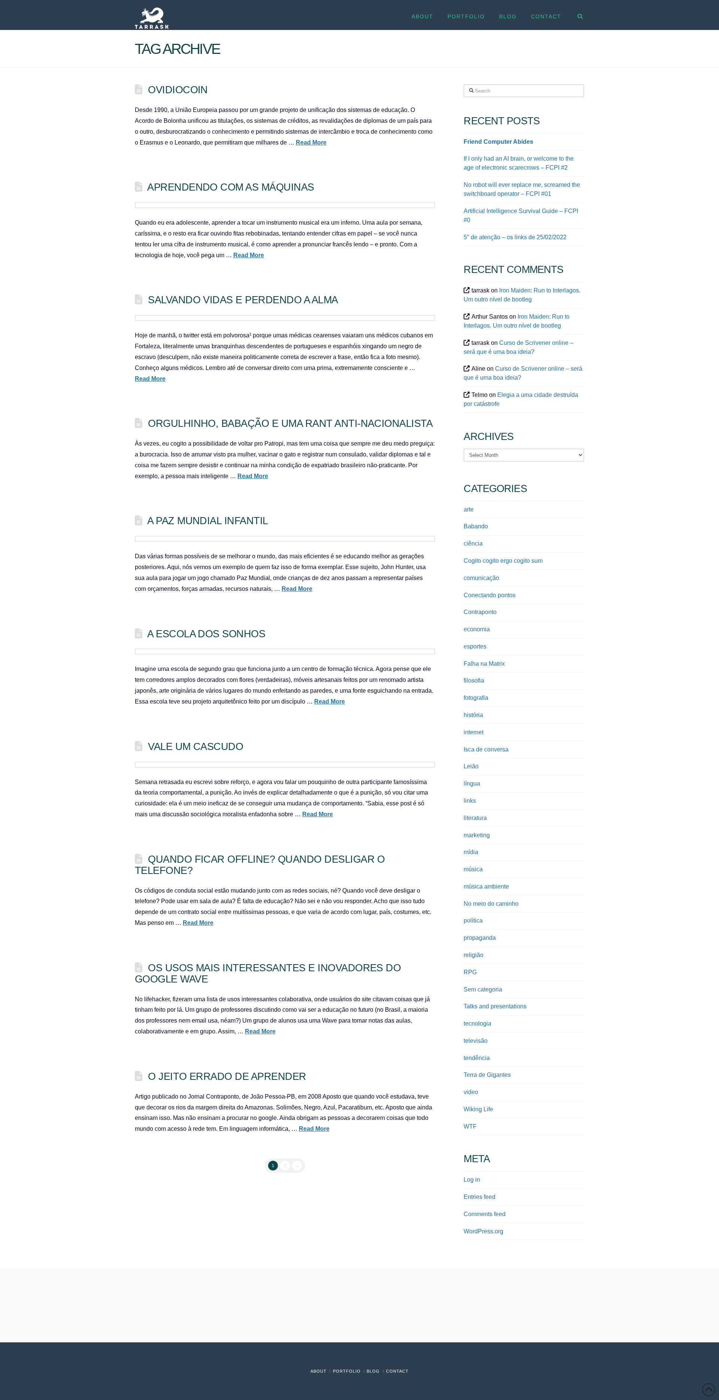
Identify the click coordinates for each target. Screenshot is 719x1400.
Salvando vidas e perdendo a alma (243, 300)
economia (477, 629)
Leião (471, 766)
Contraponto (480, 612)
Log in (472, 1179)
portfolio (347, 1371)
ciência (473, 543)
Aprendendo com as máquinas (230, 187)
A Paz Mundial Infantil (207, 520)
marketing (477, 835)
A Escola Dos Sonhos (206, 634)
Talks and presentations (495, 1006)
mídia (471, 852)
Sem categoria (483, 989)
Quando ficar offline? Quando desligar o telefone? (260, 864)
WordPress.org (483, 1231)
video (471, 1092)
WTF (470, 1126)
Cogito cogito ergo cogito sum (503, 561)
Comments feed (485, 1214)
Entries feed (479, 1197)
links (470, 801)
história (473, 715)
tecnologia (477, 1023)
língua (472, 783)
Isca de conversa (486, 749)
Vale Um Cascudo (195, 746)
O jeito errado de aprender (227, 1076)
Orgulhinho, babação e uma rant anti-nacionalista (290, 423)
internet (473, 732)
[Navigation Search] (576, 15)
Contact (397, 1371)
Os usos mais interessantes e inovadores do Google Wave (268, 973)
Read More (311, 142)
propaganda (480, 938)
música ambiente (486, 886)
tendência (477, 1058)
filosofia (474, 680)
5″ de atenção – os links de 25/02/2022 (515, 237)
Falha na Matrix (484, 663)
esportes (475, 646)
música (473, 869)
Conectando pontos (490, 595)
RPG (470, 972)
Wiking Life (478, 1109)
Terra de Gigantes (487, 1075)
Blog (373, 1371)
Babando (476, 526)
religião (473, 955)
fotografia (476, 698)
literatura (475, 818)
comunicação (481, 578)
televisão (476, 1041)
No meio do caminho (491, 904)
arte (469, 509)
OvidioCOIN (178, 89)
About (318, 1371)
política (473, 920)
